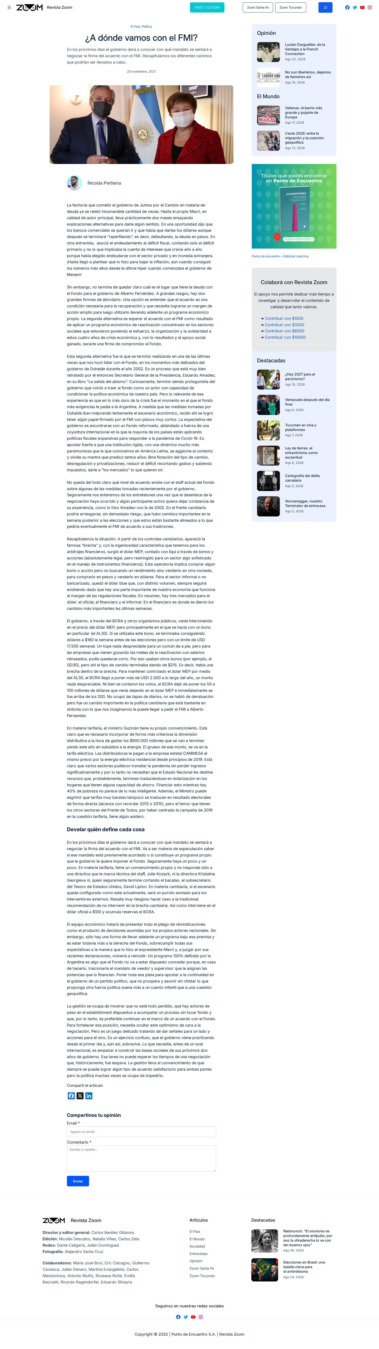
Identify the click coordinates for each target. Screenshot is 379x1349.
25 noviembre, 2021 (141, 71)
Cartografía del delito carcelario (302, 477)
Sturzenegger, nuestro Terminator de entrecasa (305, 503)
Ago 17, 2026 (294, 122)
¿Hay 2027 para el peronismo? (300, 376)
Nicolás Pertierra (104, 183)
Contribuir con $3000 (284, 324)
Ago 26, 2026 (293, 1250)
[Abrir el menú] (9, 7)
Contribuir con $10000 (285, 337)
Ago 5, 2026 (294, 486)
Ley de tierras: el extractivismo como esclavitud (301, 452)
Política (147, 26)
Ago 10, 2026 (295, 384)
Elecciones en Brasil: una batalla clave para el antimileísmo (304, 1267)
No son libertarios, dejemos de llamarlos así (308, 74)
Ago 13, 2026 (295, 148)
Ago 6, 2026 (294, 462)
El (260, 96)
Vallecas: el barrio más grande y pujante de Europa (303, 112)
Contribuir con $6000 (284, 331)
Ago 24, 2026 (293, 1277)
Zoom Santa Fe (258, 7)
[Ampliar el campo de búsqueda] (325, 7)
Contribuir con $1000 (284, 318)
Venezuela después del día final (307, 401)
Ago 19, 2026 (295, 82)
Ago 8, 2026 (294, 410)
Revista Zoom (86, 1220)
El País (135, 26)
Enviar (78, 1181)
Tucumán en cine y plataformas (300, 427)
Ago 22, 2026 (295, 59)
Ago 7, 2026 (294, 435)
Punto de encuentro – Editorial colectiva (280, 256)
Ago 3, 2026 (294, 511)
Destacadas (271, 360)
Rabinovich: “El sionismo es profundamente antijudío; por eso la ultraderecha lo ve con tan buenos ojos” (307, 1238)
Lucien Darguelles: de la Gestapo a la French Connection (305, 49)
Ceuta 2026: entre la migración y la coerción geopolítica (304, 138)
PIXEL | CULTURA (207, 7)
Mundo (271, 96)
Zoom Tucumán (291, 7)
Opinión (266, 33)
